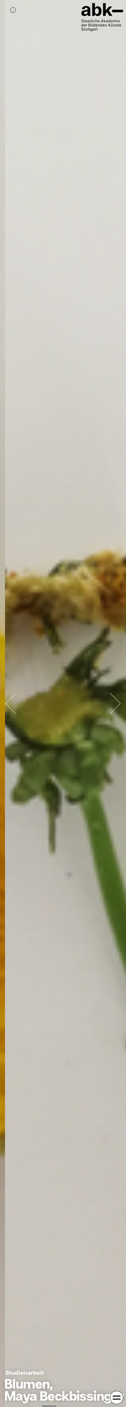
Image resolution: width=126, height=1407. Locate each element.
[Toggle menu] (116, 1397)
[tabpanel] (63, 703)
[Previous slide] (10, 703)
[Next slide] (115, 703)
